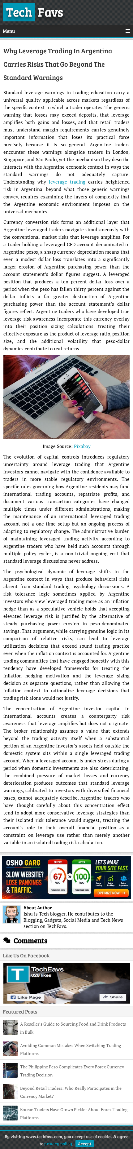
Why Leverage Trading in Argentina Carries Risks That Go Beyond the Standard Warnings (57, 64)
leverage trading (67, 182)
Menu (9, 31)
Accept (84, 1144)
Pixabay (82, 446)
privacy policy (58, 1144)
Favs (34, 11)
